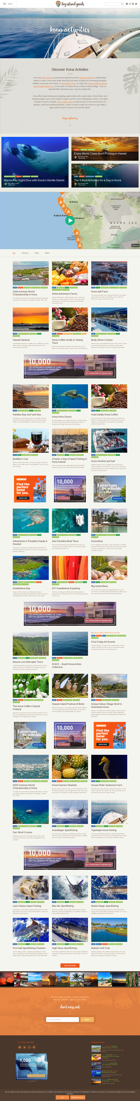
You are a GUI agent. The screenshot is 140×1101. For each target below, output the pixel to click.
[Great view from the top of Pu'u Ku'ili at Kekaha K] (35, 979)
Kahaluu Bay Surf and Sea (27, 414)
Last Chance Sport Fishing (27, 905)
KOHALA (98, 944)
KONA (76, 176)
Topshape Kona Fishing (103, 830)
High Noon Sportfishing (64, 948)
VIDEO (47, 253)
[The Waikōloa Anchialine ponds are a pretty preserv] (77, 979)
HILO (104, 635)
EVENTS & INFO (35, 287)
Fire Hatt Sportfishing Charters (29, 948)
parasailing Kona (69, 83)
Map (25, 4)
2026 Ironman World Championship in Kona (25, 293)
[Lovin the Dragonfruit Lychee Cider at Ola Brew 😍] (21, 979)
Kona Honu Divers (62, 416)
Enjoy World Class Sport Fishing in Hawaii (100, 153)
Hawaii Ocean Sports (108, 1083)
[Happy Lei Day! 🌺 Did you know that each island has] (133, 979)
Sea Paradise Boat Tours (65, 541)
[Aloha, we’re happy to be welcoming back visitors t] (49, 979)
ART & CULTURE (57, 289)
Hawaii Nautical (21, 339)
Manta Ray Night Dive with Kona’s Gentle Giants (34, 180)
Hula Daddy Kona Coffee (104, 414)
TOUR (36, 253)
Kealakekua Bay (21, 588)
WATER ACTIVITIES (10, 176)
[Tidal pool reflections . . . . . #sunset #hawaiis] (91, 979)
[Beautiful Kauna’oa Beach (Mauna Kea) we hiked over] (105, 979)
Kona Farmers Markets (64, 785)
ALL (14, 253)
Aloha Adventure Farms (64, 293)
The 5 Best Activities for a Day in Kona (97, 180)
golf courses (47, 78)
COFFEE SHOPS (68, 333)
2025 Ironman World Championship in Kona (25, 787)
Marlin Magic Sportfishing (105, 905)
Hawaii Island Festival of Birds (68, 704)
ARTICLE (19, 176)
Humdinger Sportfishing (64, 830)
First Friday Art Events (103, 641)
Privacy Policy (78, 1097)
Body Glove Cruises (102, 339)
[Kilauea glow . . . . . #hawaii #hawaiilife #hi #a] (7, 979)
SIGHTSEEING (73, 287)
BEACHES (20, 582)
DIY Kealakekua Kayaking (66, 588)
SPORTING (84, 149)
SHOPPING (66, 781)
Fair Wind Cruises (22, 832)
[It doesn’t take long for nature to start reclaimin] (63, 979)
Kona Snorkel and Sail (103, 461)
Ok (62, 1097)
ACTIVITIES (34, 176)
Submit (87, 1020)
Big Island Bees (99, 586)
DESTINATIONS (90, 176)
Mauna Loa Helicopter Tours (28, 661)
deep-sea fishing (86, 78)
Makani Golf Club (100, 948)
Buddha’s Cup (20, 458)
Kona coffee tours (64, 102)
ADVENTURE (26, 176)
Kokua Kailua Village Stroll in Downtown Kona (106, 705)
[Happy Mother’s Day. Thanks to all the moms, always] (119, 979)
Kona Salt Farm (99, 291)
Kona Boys (97, 541)
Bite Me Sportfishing (63, 905)
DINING (84, 333)
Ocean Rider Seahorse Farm (106, 785)
